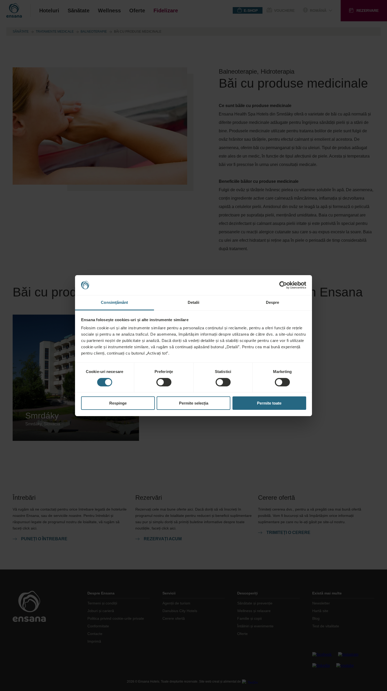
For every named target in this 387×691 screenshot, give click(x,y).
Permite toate (269, 403)
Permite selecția (193, 403)
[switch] (163, 382)
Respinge (118, 403)
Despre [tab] (272, 302)
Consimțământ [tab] (114, 302)
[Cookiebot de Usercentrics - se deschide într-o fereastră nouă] (283, 285)
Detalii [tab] (194, 302)
